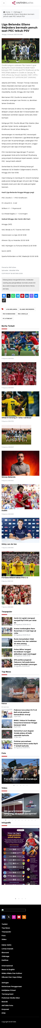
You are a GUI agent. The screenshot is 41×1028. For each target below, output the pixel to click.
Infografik (6, 823)
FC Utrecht (7, 318)
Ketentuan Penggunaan (12, 986)
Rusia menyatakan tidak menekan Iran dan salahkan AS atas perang (25, 641)
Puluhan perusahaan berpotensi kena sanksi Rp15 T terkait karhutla (26, 743)
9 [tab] (32, 820)
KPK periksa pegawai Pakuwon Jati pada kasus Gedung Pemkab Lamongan (25, 662)
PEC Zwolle (23, 314)
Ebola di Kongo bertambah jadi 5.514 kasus (18, 702)
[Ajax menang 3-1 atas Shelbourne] (16, 594)
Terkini (4, 924)
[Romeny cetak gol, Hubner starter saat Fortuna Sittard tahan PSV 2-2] (20, 564)
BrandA (5, 1002)
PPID (4, 1013)
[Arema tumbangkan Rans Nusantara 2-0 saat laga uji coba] (7, 632)
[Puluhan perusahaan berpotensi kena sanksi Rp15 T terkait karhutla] (7, 744)
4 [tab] (24, 785)
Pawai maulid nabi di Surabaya (20, 779)
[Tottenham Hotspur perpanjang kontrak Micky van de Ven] (20, 530)
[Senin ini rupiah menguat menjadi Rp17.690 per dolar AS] (7, 621)
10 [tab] (35, 820)
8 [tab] (29, 820)
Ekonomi (5, 953)
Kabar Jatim (6, 945)
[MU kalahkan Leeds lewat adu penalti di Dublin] (20, 497)
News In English (8, 969)
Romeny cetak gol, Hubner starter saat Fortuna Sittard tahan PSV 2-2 (19, 576)
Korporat (5, 1009)
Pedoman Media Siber (11, 998)
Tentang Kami (7, 994)
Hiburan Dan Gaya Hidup (12, 977)
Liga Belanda (11, 309)
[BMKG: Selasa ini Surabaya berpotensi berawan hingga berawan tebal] (7, 724)
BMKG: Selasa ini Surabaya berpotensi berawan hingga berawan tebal (25, 722)
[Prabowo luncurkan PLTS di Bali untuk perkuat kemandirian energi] (7, 713)
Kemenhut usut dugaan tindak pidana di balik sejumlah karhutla (24, 733)
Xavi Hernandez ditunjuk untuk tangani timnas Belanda (19, 476)
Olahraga (16, 12)
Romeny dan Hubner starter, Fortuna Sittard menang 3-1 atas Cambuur (18, 416)
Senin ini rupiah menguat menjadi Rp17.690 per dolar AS (25, 620)
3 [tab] (20, 785)
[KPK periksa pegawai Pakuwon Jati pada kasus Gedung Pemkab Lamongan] (7, 663)
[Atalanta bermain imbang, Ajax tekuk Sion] (20, 343)
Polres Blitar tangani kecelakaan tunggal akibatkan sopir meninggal (25, 651)
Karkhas (5, 960)
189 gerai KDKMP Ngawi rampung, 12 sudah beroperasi (20, 812)
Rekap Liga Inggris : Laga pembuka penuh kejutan (18, 890)
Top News (6, 672)
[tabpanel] (20, 771)
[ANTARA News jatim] (23, 3)
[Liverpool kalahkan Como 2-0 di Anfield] (19, 373)
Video (4, 788)
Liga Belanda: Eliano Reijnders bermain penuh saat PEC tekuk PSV (18, 15)
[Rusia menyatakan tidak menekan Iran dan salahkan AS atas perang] (7, 642)
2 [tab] (17, 785)
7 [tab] (25, 820)
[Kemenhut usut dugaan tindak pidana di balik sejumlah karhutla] (7, 734)
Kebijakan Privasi (9, 990)
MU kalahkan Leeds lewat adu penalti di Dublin (19, 509)
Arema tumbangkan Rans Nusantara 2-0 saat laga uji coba (25, 631)
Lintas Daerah (7, 949)
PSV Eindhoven (9, 314)
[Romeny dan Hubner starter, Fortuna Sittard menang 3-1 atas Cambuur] (20, 404)
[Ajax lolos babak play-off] (16, 435)
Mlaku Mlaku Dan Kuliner (12, 973)
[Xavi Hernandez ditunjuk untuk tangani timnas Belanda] (20, 463)
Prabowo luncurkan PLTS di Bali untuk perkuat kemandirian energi (25, 712)
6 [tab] (22, 820)
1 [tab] (14, 785)
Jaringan (5, 983)
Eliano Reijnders (27, 309)
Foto (4, 753)
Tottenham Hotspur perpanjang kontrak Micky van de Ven (20, 543)
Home (8, 12)
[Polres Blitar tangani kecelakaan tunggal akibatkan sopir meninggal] (7, 653)
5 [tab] (27, 785)
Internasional (7, 966)
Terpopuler (7, 612)
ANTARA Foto (7, 1005)
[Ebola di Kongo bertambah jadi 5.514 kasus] (20, 689)
